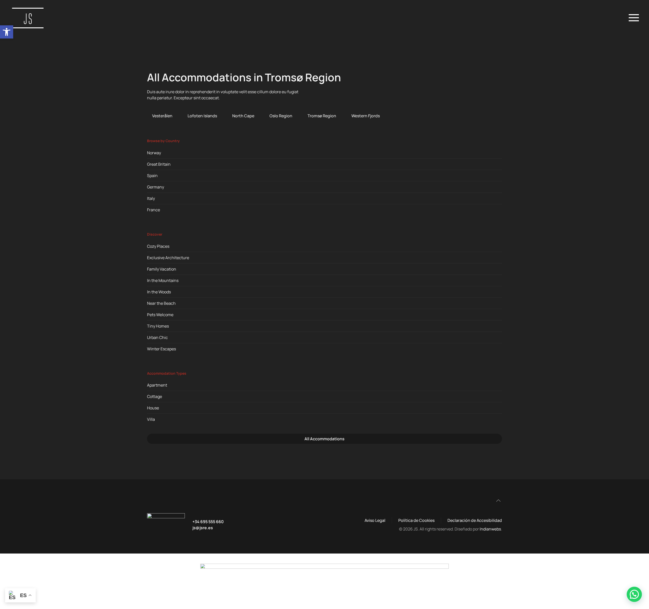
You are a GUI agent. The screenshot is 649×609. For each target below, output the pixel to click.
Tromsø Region (322, 116)
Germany (155, 187)
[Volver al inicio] (29, 18)
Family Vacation (161, 269)
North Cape (243, 116)
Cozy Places (158, 246)
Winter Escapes (161, 349)
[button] (6, 32)
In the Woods (159, 292)
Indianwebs (490, 529)
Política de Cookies (416, 520)
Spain (152, 175)
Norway (154, 153)
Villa (151, 419)
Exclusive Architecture (168, 257)
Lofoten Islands (202, 116)
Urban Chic (157, 337)
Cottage (154, 396)
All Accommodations (324, 439)
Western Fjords (365, 116)
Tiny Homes (158, 326)
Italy (151, 198)
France (153, 210)
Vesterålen (162, 116)
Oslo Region (280, 116)
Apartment (157, 385)
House (153, 408)
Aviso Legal (375, 520)
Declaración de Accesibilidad (474, 520)
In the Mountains (162, 280)
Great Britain (159, 164)
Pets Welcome (160, 314)
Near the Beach (161, 303)
